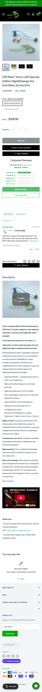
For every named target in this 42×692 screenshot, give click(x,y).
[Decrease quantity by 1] (13, 129)
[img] (7, 227)
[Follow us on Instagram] (12, 656)
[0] (37, 14)
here (34, 340)
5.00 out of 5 (27, 165)
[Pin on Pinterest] (29, 261)
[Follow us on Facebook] (4, 656)
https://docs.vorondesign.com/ (18, 530)
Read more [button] (34, 241)
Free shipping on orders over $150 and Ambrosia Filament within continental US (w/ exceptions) (21, 3)
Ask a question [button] (21, 195)
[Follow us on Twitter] (8, 656)
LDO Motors (7, 91)
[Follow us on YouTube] (17, 656)
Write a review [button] (21, 189)
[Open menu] (3, 14)
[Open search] (28, 14)
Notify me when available (21, 148)
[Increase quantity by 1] (25, 129)
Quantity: (5, 129)
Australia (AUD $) (9, 644)
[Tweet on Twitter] (33, 261)
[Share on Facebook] (24, 261)
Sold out (21, 140)
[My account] (33, 14)
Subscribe (10, 633)
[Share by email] (38, 261)
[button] (11, 172)
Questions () (21, 214)
